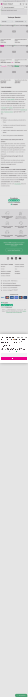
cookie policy (7, 351)
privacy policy (19, 351)
